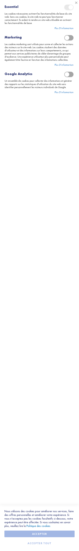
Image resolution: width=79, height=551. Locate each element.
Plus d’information (64, 28)
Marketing (68, 37)
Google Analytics (68, 74)
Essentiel (68, 7)
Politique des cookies (38, 526)
